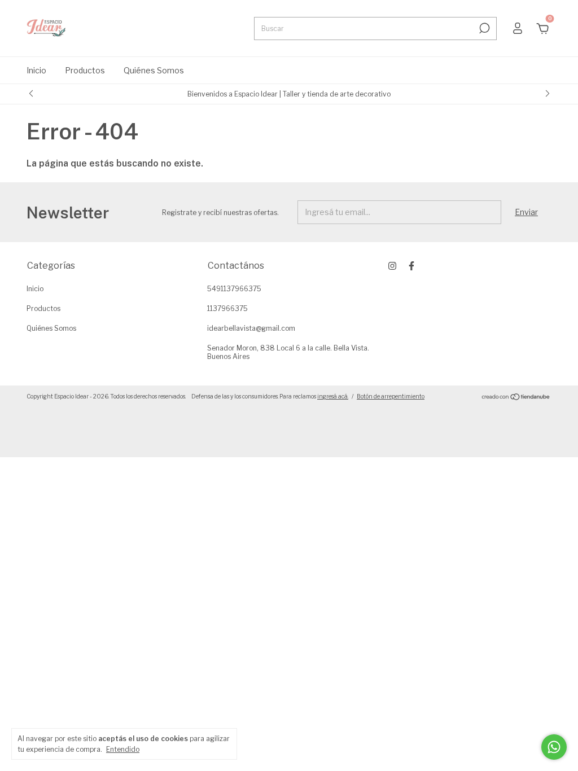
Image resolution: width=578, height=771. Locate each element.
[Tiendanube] (516, 397)
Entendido (122, 749)
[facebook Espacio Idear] (411, 265)
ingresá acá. (332, 396)
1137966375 (227, 308)
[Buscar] (483, 28)
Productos (85, 70)
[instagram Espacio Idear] (392, 265)
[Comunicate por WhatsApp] (554, 747)
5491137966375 (234, 288)
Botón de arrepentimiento (390, 396)
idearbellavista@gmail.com (251, 328)
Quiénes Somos (154, 70)
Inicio (36, 70)
